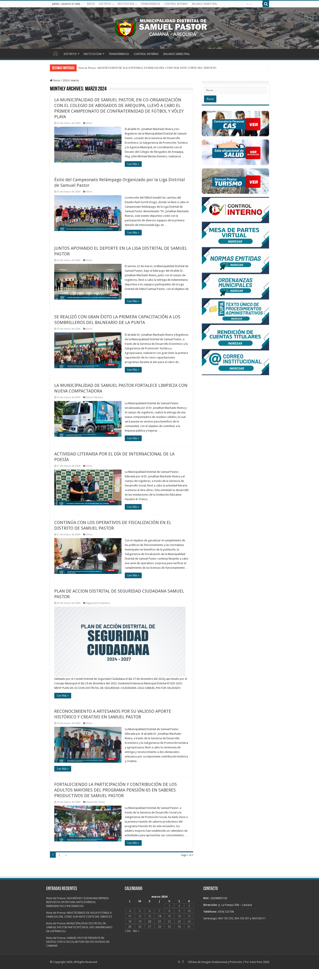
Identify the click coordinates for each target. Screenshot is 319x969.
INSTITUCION (126, 3)
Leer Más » (133, 164)
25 (129, 926)
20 (149, 921)
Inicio (56, 80)
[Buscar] (266, 4)
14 (159, 916)
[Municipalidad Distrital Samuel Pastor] (159, 27)
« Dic (128, 931)
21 (159, 921)
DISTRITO (105, 3)
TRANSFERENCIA (150, 3)
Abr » (136, 931)
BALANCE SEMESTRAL (204, 3)
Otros (89, 123)
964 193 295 (225, 918)
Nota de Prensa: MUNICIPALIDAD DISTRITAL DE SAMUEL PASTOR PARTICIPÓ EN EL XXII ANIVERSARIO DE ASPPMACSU (79, 927)
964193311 (259, 918)
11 (129, 916)
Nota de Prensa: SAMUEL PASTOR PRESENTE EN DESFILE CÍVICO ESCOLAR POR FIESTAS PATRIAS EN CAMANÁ (77, 941)
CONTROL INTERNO (176, 3)
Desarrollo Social (95, 802)
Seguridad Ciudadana (98, 603)
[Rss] (179, 961)
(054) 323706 (226, 911)
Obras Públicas (94, 397)
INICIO (91, 3)
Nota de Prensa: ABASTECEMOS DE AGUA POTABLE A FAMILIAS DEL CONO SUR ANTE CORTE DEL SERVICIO (147, 67)
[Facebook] (183, 961)
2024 (65, 80)
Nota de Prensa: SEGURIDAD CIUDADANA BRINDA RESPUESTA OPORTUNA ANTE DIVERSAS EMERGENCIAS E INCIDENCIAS (77, 902)
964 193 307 (241, 918)
